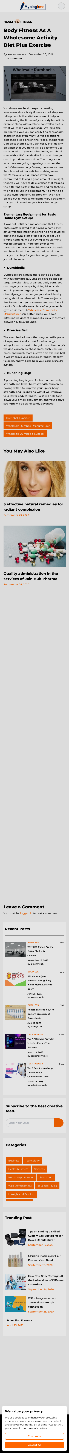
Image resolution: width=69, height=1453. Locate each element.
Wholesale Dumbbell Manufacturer (28, 425)
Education (46, 1177)
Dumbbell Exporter (18, 418)
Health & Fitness (18, 21)
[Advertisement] (34, 748)
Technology (32, 1160)
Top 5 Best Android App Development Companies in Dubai (40, 1072)
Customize (34, 1436)
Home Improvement (21, 1177)
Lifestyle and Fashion (21, 1194)
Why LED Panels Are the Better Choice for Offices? (40, 951)
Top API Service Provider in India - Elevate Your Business (40, 1043)
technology (35, 1034)
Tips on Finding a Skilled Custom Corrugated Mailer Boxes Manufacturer (45, 1236)
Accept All (34, 1445)
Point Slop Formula (19, 1320)
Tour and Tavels (47, 1185)
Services (39, 1169)
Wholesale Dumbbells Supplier (25, 433)
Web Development (20, 1185)
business (33, 942)
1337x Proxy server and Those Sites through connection (42, 1302)
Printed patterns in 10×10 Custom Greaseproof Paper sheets (40, 1013)
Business (13, 1160)
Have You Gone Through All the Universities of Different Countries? (46, 1280)
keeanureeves (15, 54)
